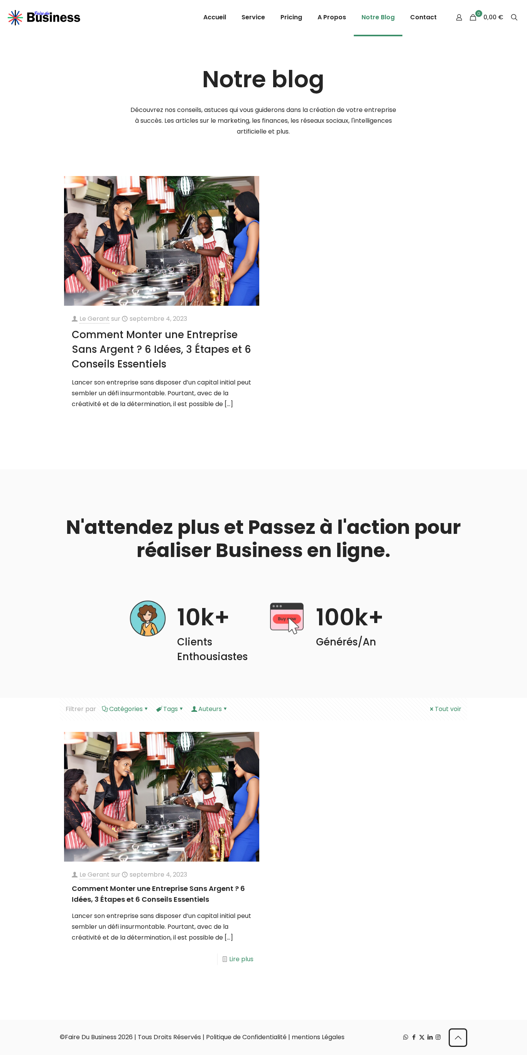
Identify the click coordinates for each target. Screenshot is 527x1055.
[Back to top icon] (458, 1037)
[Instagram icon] (438, 1037)
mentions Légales (318, 1037)
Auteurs (210, 708)
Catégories (126, 708)
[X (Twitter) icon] (422, 1037)
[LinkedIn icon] (430, 1037)
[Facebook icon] (414, 1037)
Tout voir (448, 708)
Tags (170, 708)
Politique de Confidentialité (246, 1037)
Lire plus (241, 959)
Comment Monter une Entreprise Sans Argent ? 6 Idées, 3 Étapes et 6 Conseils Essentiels (161, 349)
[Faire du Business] (44, 17)
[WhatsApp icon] (406, 1037)
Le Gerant (94, 318)
